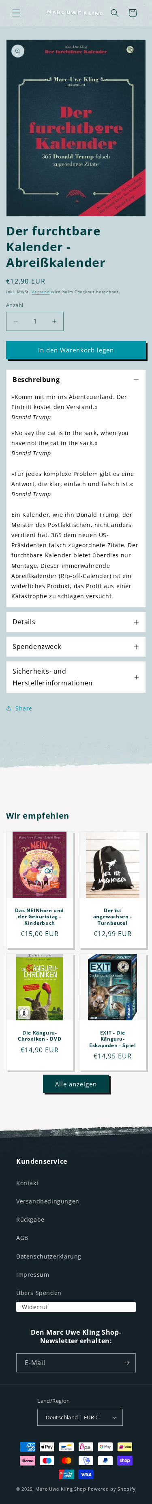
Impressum (32, 1274)
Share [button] (23, 708)
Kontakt (27, 1183)
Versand (40, 291)
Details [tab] (24, 621)
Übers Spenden (39, 1293)
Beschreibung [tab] (36, 379)
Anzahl (14, 305)
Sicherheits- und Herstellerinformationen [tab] (53, 677)
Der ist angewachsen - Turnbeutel (112, 916)
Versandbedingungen (47, 1201)
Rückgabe (30, 1219)
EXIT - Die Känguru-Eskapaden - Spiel (112, 1038)
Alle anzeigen (76, 1084)
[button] (16, 13)
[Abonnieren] (126, 1362)
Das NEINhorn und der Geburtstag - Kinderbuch (39, 916)
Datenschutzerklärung (48, 1256)
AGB (22, 1238)
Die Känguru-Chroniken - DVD (39, 1035)
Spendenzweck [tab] (37, 646)
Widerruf (35, 1307)
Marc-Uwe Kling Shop (60, 1489)
